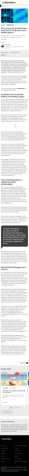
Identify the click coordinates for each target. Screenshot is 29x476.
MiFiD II (2, 461)
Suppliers (3, 453)
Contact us (17, 450)
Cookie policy (18, 453)
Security (16, 456)
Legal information (5, 458)
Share (2, 55)
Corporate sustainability (20, 445)
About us (3, 445)
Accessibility (18, 458)
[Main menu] (27, 2)
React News (22, 88)
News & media (4, 448)
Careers (3, 450)
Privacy (3, 456)
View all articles (7, 412)
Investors (17, 448)
